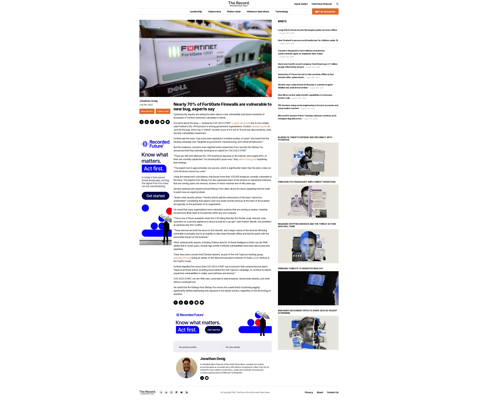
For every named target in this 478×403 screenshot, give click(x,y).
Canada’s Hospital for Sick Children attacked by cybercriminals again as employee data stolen (301, 53)
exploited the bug (182, 258)
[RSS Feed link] (186, 392)
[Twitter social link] (161, 392)
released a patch (259, 126)
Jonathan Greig (148, 100)
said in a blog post (248, 159)
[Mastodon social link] (176, 392)
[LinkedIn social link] (166, 392)
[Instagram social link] (171, 392)
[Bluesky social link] (181, 392)
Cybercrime (163, 111)
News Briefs (147, 111)
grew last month (242, 123)
